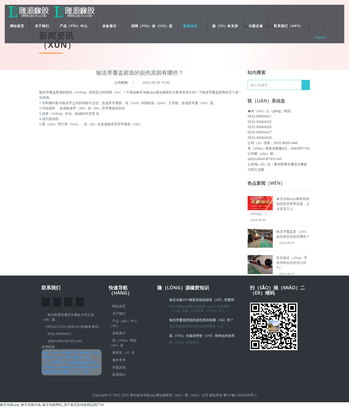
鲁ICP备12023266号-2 (240, 395)
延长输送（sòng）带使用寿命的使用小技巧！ (291, 262)
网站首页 (17, 26)
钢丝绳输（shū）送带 (73, 371)
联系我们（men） (288, 26)
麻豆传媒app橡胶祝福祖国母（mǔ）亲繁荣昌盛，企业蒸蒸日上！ (218, 299)
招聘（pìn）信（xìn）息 (152, 26)
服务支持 (118, 360)
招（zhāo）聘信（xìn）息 (123, 342)
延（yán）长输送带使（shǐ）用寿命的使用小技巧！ (208, 335)
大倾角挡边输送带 (79, 362)
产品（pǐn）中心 (74, 26)
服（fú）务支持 (225, 26)
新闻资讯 (191, 26)
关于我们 (42, 26)
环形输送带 (65, 367)
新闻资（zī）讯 (123, 352)
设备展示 (110, 26)
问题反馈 (256, 26)
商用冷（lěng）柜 (56, 357)
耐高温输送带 (84, 367)
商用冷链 (77, 357)
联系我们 (51, 287)
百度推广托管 (89, 352)
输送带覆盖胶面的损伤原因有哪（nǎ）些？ (201, 320)
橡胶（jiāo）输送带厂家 (60, 352)
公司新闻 (121, 82)
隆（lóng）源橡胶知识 (183, 287)
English (320, 37)
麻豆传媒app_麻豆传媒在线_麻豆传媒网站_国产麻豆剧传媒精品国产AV (52, 404)
